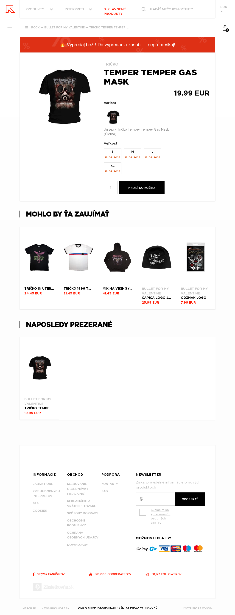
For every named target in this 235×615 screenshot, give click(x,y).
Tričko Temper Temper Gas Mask (115, 27)
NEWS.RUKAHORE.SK (55, 608)
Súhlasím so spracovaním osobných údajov (160, 516)
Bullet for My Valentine (64, 27)
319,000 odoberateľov (112, 574)
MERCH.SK (29, 608)
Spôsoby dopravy (82, 513)
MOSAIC (207, 607)
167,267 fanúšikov (50, 574)
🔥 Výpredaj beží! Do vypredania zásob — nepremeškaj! (117, 44)
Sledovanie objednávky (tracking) (77, 488)
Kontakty (109, 484)
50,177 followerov (166, 574)
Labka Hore (43, 484)
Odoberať (190, 499)
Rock (35, 27)
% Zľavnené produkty (115, 11)
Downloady (77, 544)
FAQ (104, 491)
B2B (36, 503)
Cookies (40, 510)
